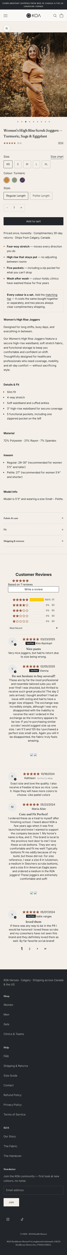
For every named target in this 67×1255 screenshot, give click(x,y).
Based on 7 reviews (20, 584)
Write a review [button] (33, 589)
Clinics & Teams (14, 1034)
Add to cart (33, 221)
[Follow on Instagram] (8, 1219)
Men (6, 1014)
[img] (31, 639)
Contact (9, 1085)
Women (8, 1004)
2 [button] (29, 948)
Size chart (57, 156)
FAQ (6, 1056)
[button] (20, 599)
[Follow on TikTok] (22, 1219)
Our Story (10, 1136)
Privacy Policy (13, 1104)
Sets (6, 1024)
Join (11, 1202)
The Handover (13, 1156)
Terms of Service (15, 1114)
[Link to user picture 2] (35, 755)
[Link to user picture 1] (31, 755)
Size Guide (10, 1075)
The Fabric (10, 1146)
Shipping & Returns (16, 1066)
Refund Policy (12, 1095)
